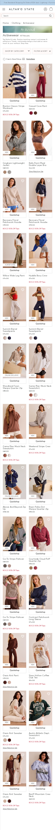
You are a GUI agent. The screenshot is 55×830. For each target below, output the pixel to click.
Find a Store (30, 59)
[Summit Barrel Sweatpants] (14, 304)
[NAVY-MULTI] (5, 565)
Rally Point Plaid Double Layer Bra (37, 164)
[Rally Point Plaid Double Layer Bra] (40, 138)
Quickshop (14, 101)
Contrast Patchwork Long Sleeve (39, 618)
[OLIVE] (9, 172)
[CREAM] (31, 568)
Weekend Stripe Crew (40, 446)
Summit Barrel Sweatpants (10, 330)
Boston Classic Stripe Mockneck (14, 107)
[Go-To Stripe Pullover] (14, 533)
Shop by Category (14, 51)
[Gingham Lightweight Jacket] (14, 138)
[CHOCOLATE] (35, 113)
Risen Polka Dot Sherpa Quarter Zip (39, 508)
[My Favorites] (22, 66)
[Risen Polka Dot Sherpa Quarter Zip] (40, 481)
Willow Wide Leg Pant (14, 275)
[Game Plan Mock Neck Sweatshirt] (40, 361)
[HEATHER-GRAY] (35, 395)
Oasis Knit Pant (10, 675)
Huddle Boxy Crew (38, 275)
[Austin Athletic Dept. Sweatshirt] (40, 708)
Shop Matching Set (36, 171)
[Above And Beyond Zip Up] (14, 481)
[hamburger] (3, 9)
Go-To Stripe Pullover (13, 559)
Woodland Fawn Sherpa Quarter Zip (13, 387)
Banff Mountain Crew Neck (40, 795)
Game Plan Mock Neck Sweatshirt (40, 387)
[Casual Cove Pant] (40, 81)
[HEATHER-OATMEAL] (9, 682)
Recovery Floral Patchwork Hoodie (12, 221)
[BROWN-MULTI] (9, 565)
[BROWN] (31, 395)
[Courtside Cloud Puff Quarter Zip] (40, 533)
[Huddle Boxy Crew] (40, 250)
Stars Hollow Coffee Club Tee (39, 676)
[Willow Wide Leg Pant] (14, 250)
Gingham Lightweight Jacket (14, 164)
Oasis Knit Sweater (12, 733)
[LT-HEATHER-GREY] (5, 338)
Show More (28, 816)
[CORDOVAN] (31, 113)
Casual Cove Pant (38, 106)
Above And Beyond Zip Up (14, 508)
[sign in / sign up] (45, 9)
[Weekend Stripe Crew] (40, 421)
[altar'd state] (21, 9)
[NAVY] (9, 338)
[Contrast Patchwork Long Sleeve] (40, 592)
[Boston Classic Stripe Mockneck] (14, 81)
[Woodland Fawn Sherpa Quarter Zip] (14, 361)
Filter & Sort (41, 51)
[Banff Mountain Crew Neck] (40, 769)
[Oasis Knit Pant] (14, 650)
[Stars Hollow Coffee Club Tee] (40, 650)
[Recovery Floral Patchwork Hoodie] (14, 195)
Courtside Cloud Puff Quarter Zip (39, 560)
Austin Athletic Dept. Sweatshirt (39, 734)
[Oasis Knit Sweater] (14, 708)
